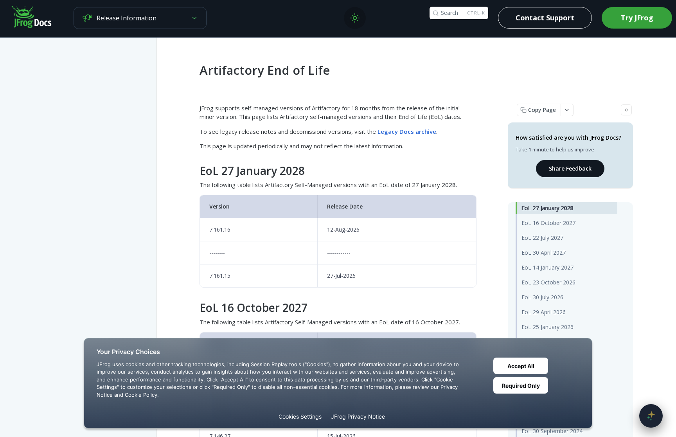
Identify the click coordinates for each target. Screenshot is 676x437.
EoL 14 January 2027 (547, 267)
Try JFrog (637, 17)
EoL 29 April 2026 (543, 312)
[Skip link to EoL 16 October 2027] (194, 307)
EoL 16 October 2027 (548, 223)
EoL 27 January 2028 (547, 208)
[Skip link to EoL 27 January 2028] (194, 170)
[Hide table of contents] (626, 109)
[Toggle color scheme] (355, 18)
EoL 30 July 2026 (542, 297)
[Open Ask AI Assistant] (651, 416)
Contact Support (545, 17)
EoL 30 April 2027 (543, 252)
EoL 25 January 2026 (547, 327)
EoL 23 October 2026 (548, 282)
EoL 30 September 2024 (552, 431)
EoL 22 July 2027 (542, 237)
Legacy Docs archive (407, 131)
